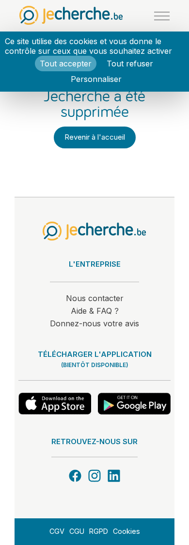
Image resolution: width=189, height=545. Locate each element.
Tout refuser (130, 63)
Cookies (126, 531)
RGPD (98, 531)
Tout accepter (66, 63)
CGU (76, 531)
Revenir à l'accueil (94, 137)
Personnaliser (96, 79)
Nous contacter (95, 298)
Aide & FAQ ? (95, 311)
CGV (56, 531)
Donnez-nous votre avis (94, 323)
